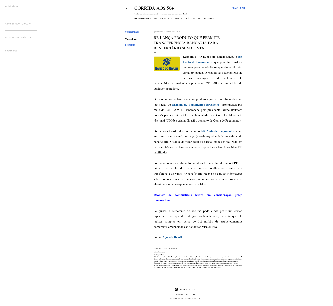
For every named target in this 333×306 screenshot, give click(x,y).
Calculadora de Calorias (166, 18)
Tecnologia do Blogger (187, 289)
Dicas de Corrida (142, 18)
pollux (193, 294)
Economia (130, 44)
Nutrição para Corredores (194, 18)
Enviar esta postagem (170, 248)
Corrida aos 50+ (154, 8)
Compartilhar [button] (132, 31)
